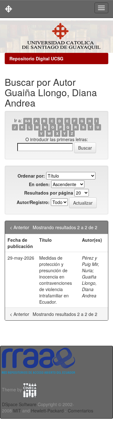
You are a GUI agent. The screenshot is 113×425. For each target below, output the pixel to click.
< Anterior (19, 227)
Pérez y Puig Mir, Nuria (90, 264)
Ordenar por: (31, 176)
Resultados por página (48, 193)
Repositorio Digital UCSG (36, 58)
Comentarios (80, 410)
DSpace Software (19, 404)
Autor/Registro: (33, 202)
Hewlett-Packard (47, 410)
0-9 (27, 121)
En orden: (39, 184)
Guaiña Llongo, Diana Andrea (89, 286)
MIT (17, 410)
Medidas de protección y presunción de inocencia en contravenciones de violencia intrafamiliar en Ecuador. (55, 280)
